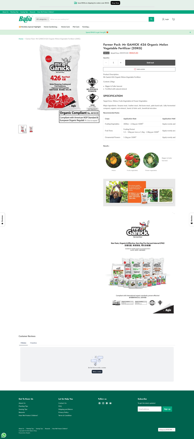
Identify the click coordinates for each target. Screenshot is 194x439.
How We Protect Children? (45, 12)
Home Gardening (50, 27)
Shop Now (115, 3)
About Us (5, 12)
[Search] (151, 19)
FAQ (60, 406)
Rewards (32, 12)
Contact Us (62, 403)
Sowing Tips (24, 12)
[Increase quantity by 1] (121, 63)
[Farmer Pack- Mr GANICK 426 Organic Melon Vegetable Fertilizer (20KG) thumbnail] (22, 129)
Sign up (167, 409)
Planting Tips (14, 12)
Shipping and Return (65, 409)
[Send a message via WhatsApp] (4, 435)
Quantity (106, 58)
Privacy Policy (63, 412)
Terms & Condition (65, 415)
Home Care (65, 27)
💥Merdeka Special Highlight (30, 27)
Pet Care (76, 27)
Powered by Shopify (24, 433)
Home (21, 39)
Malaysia (165, 430)
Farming (85, 27)
